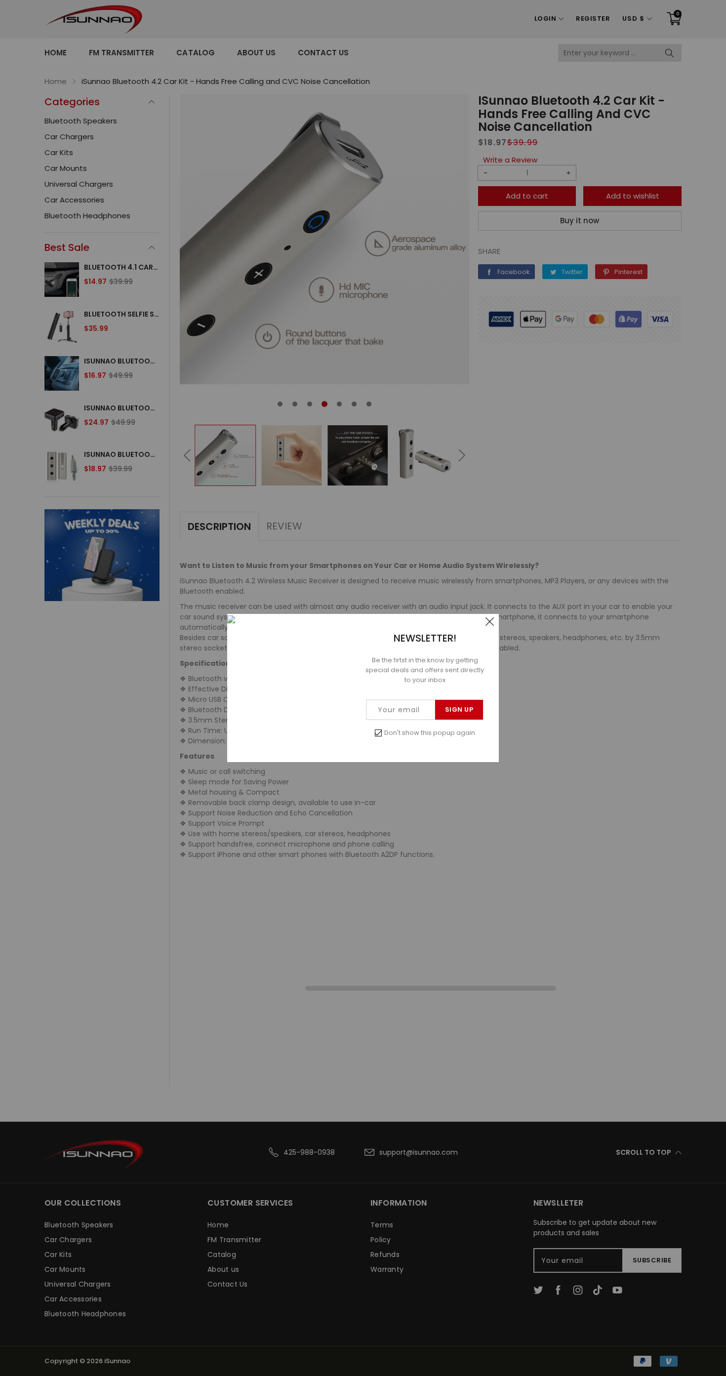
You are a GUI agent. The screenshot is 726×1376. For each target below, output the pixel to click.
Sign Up (459, 709)
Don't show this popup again (429, 732)
